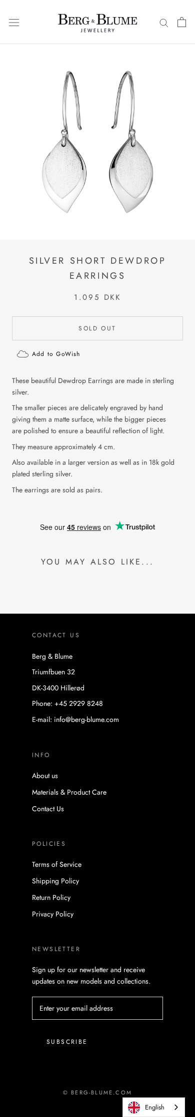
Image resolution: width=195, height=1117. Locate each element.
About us (45, 776)
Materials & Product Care (69, 792)
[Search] (164, 22)
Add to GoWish (56, 353)
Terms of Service (57, 864)
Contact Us (48, 809)
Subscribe (67, 1041)
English (154, 1107)
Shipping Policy (55, 881)
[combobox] (153, 1107)
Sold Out (97, 328)
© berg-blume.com (97, 1092)
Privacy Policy (53, 914)
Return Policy (51, 897)
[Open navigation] (14, 22)
